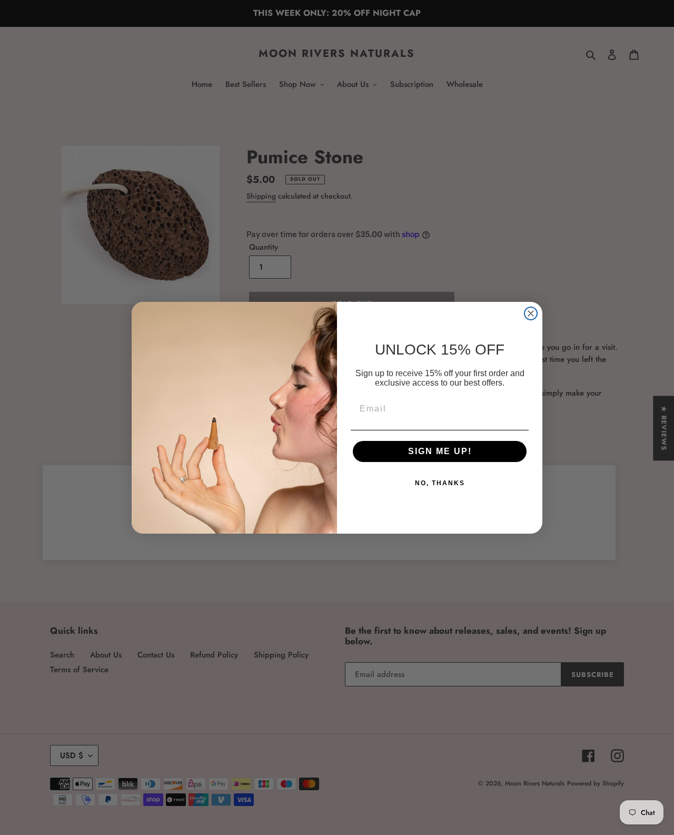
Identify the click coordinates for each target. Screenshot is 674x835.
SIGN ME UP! (440, 451)
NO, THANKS (440, 483)
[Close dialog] (530, 313)
